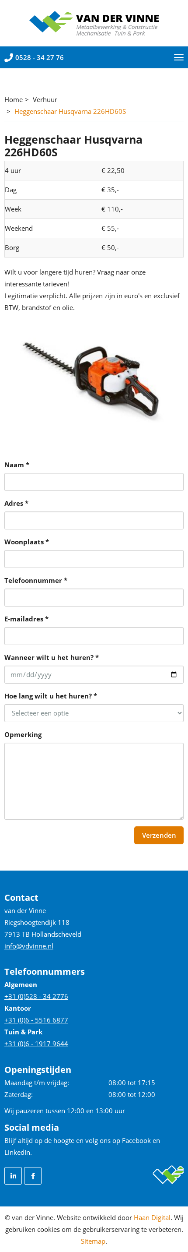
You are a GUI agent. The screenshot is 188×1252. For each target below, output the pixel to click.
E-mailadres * (26, 618)
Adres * (16, 503)
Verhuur (45, 99)
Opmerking (23, 734)
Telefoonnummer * (35, 580)
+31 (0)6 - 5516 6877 (36, 1020)
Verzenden (159, 835)
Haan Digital (152, 1217)
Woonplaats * (26, 541)
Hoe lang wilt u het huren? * (50, 695)
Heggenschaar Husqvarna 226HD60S (70, 111)
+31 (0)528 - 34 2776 (36, 996)
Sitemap (93, 1241)
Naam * (16, 464)
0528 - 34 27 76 (39, 57)
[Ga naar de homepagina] (94, 22)
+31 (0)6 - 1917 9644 (36, 1043)
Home (13, 99)
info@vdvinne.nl (28, 946)
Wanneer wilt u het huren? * (51, 657)
